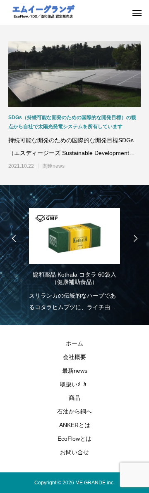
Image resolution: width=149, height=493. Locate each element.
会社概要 (74, 357)
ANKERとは (74, 425)
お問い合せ (74, 452)
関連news (54, 166)
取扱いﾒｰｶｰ (74, 384)
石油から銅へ (74, 411)
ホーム (74, 343)
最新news (74, 370)
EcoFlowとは (74, 438)
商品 (74, 397)
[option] (74, 257)
